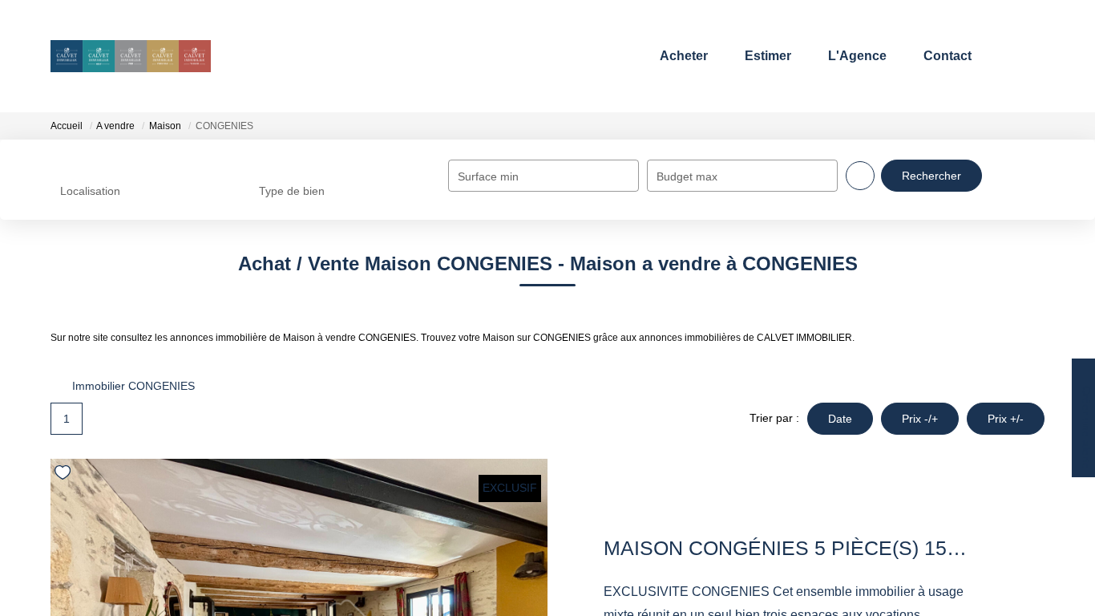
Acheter (677, 56)
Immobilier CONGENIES (133, 385)
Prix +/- (1006, 418)
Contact (941, 56)
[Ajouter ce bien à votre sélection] (65, 475)
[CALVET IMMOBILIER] (131, 56)
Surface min (488, 176)
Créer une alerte (1084, 429)
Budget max (687, 176)
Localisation (90, 190)
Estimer (761, 56)
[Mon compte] (1030, 56)
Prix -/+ (920, 418)
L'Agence (851, 56)
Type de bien (292, 190)
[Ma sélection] (1007, 56)
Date (840, 418)
